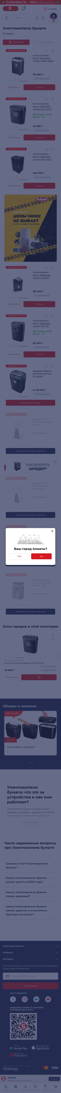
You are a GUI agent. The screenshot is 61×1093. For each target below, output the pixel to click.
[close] (52, 531)
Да (41, 556)
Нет (20, 556)
